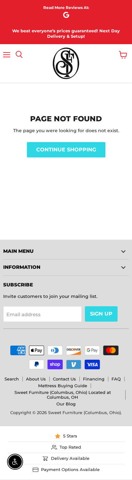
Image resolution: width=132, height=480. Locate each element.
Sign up (101, 314)
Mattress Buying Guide (62, 385)
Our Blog (66, 403)
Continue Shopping (66, 150)
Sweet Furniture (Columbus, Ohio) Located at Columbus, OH (62, 395)
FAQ (116, 378)
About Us (36, 378)
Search (11, 378)
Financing (93, 378)
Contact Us (64, 378)
